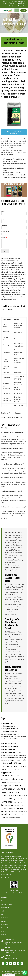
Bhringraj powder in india (17, 760)
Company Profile (6, 904)
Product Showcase (7, 928)
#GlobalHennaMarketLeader (7, 736)
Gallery (3, 911)
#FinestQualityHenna (14, 734)
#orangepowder (8, 749)
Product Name (5, 231)
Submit (5, 251)
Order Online (5, 918)
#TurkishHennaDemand (5, 757)
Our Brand (4, 931)
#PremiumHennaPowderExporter (8, 755)
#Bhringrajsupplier (8, 731)
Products (4, 901)
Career (3, 935)
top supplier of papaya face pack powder (14, 814)
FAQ (2, 914)
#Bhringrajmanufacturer (10, 729)
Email (3, 219)
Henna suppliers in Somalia (20, 773)
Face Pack (4, 925)
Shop (23, 10)
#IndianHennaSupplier (6, 741)
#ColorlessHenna (5, 734)
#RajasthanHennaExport (21, 755)
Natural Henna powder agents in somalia (14, 782)
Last (16, 216)
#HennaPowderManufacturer (20, 736)
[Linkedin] (10, 963)
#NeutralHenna (14, 741)
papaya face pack (8, 795)
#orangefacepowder (10, 746)
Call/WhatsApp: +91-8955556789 (12, 2)
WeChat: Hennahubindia (19, 3)
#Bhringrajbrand (7, 723)
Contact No (4, 225)
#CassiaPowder (18, 731)
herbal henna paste (10, 775)
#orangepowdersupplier (11, 752)
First (2, 216)
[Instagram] (21, 963)
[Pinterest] (18, 963)
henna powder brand (11, 770)
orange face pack (8, 785)
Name (3, 211)
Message (4, 237)
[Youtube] (14, 963)
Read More (4, 878)
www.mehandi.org (16, 417)
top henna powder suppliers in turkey (17, 811)
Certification (5, 908)
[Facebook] (3, 963)
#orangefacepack (8, 743)
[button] (24, 972)
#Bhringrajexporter (8, 726)
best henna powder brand (15, 757)
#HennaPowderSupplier (5, 738)
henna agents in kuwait (10, 766)
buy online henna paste (12, 762)
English (6, 974)
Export (3, 921)
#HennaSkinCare (13, 738)
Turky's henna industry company (14, 817)
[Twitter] (6, 963)
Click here (17, 413)
